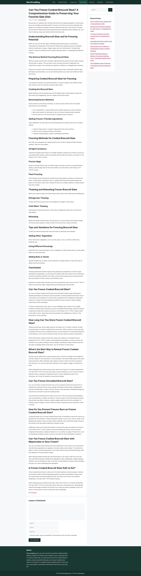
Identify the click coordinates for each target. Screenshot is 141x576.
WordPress (81, 573)
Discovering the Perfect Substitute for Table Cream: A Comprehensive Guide (100, 29)
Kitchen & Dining (62, 2)
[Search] (110, 10)
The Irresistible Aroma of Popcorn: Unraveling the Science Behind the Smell (100, 66)
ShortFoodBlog (33, 2)
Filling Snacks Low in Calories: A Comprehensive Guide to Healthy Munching (100, 49)
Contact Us (100, 2)
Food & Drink (83, 2)
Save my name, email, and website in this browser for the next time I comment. (53, 535)
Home (53, 2)
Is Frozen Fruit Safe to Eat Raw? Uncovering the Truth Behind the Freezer (99, 36)
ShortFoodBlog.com (32, 553)
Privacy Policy (109, 2)
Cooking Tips (73, 2)
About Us (91, 2)
